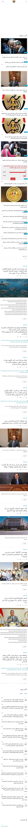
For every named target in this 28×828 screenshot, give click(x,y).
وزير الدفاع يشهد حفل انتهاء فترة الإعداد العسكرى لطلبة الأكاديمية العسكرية (14, 805)
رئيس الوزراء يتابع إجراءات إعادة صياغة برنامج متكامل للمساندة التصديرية (15, 766)
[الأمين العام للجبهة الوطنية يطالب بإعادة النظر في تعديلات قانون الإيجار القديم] (14, 211)
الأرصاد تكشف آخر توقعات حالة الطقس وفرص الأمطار (16, 66)
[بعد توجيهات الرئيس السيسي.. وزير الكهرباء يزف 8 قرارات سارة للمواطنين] (14, 79)
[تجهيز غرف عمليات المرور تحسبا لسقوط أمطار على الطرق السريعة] (14, 233)
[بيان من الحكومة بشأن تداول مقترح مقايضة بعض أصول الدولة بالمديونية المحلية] (14, 194)
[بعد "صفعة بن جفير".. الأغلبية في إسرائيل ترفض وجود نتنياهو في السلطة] (14, 46)
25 (3, 683)
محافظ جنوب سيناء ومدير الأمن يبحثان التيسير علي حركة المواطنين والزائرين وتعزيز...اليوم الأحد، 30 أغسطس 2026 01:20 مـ (14, 114)
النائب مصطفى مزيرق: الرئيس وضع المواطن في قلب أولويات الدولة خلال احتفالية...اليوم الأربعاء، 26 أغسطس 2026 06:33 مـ (14, 737)
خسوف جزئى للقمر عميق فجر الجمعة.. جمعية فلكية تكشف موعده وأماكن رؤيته (15, 759)
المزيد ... (24, 318)
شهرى (21, 693)
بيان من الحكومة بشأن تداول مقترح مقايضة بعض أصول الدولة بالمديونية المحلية (15, 206)
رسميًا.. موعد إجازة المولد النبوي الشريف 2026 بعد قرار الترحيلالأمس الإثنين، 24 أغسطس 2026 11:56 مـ (14, 744)
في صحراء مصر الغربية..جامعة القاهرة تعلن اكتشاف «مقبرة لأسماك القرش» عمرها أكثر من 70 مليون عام (14, 271)
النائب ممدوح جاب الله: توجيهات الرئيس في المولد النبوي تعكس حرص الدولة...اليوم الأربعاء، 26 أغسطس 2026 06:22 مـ (14, 789)
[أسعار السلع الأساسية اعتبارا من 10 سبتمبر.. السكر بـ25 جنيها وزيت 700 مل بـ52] (14, 617)
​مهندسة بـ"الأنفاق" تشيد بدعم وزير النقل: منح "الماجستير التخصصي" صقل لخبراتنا (14, 554)
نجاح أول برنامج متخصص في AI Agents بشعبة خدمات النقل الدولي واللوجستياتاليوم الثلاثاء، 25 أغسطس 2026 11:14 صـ (15, 752)
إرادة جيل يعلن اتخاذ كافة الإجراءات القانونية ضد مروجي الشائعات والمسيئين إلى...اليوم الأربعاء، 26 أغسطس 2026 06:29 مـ (14, 708)
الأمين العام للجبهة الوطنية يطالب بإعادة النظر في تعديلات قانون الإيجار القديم (15, 217)
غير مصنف (25, 266)
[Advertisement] (14, 18)
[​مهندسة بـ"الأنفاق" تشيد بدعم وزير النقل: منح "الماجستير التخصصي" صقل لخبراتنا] (14, 571)
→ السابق (25, 683)
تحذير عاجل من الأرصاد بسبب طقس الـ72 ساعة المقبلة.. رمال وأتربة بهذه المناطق (14, 782)
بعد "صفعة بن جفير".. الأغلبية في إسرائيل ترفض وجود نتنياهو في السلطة (14, 58)
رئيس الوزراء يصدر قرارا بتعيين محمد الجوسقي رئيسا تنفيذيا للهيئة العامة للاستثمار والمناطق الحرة (14, 228)
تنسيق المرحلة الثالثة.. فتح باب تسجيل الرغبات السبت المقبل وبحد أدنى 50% (15, 729)
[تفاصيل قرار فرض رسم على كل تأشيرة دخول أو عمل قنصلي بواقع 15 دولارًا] (14, 481)
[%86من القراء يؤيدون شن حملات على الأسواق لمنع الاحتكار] (14, 172)
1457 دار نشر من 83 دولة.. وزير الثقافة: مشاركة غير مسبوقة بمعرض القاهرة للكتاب (15, 248)
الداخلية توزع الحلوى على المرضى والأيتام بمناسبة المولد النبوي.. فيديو (14, 722)
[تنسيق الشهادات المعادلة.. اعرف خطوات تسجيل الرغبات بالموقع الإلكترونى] (14, 149)
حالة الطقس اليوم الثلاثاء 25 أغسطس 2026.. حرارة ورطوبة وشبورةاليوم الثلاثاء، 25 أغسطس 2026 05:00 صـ (14, 715)
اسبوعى (25, 693)
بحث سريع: (25, 256)
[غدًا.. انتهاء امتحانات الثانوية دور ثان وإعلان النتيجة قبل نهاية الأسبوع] (14, 525)
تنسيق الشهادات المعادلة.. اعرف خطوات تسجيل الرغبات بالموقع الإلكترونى (15, 161)
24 (6, 683)
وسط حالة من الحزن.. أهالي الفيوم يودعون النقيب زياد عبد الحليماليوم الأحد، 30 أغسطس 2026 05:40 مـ (16, 137)
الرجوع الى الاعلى (4, 826)
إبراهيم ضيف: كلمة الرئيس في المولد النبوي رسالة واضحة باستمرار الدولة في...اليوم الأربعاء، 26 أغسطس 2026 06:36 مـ (14, 774)
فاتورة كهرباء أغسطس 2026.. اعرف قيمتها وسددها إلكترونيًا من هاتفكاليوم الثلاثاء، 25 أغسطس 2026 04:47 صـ (14, 700)
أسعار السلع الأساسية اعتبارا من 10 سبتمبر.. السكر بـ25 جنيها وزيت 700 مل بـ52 (14, 600)
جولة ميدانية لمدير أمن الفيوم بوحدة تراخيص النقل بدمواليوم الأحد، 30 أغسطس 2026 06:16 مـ (15, 362)
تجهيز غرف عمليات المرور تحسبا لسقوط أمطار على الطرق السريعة (14, 238)
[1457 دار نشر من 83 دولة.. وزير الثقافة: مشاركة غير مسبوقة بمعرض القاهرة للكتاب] (14, 243)
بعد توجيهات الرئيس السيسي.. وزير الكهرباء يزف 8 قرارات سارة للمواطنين (14, 91)
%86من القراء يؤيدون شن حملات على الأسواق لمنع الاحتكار (15, 183)
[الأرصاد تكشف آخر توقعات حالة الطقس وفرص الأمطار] (14, 62)
